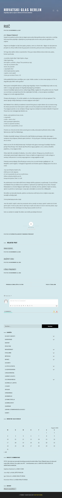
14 (38, 439)
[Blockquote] (23, 306)
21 (38, 443)
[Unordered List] (21, 306)
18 (15, 443)
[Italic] (13, 306)
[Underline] (15, 306)
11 (15, 439)
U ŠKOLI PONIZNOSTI (10, 269)
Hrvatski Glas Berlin (23, 9)
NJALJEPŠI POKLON (17, 472)
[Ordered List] (19, 306)
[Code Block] (25, 306)
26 (23, 446)
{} (29, 305)
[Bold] (11, 306)
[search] (57, 11)
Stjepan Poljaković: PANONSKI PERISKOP (22, 234)
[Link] (28, 306)
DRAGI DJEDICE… (9, 248)
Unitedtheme (38, 495)
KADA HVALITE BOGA (19, 476)
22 (46, 443)
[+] (32, 305)
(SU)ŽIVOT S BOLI (9, 259)
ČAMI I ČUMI (20, 469)
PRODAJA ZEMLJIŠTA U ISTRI (15, 284)
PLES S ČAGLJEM (51, 284)
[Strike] (17, 306)
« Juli (5, 452)
